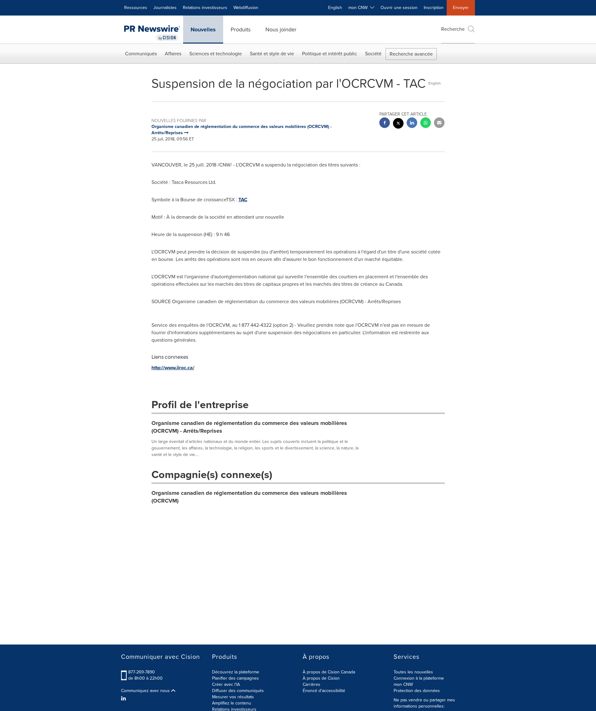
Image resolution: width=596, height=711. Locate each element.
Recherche (453, 29)
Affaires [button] (173, 53)
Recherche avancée (411, 53)
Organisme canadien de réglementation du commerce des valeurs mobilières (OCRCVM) (249, 497)
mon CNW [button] (359, 7)
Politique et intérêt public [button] (329, 53)
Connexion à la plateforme (419, 678)
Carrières (311, 684)
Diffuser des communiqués (238, 690)
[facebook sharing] (384, 123)
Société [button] (373, 53)
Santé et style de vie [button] (272, 53)
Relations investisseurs (205, 7)
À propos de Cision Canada (329, 672)
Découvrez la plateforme (235, 672)
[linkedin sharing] (412, 123)
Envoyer (461, 7)
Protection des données (417, 690)
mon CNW (403, 684)
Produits (241, 29)
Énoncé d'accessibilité (324, 690)
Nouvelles (203, 29)
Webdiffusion (245, 7)
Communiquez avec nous (146, 691)
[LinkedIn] (124, 698)
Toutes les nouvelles (413, 672)
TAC (242, 199)
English (335, 7)
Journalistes (165, 7)
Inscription (434, 7)
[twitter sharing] (398, 124)
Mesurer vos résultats (233, 697)
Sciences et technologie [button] (215, 53)
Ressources (135, 7)
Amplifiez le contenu (231, 703)
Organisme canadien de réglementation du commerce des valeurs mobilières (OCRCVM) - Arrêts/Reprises (249, 427)
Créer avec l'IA (226, 684)
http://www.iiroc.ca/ (172, 367)
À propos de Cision (321, 678)
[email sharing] (439, 123)
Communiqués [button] (141, 53)
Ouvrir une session (399, 7)
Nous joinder (280, 29)
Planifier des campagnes (235, 678)
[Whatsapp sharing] (425, 123)
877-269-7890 (141, 672)
